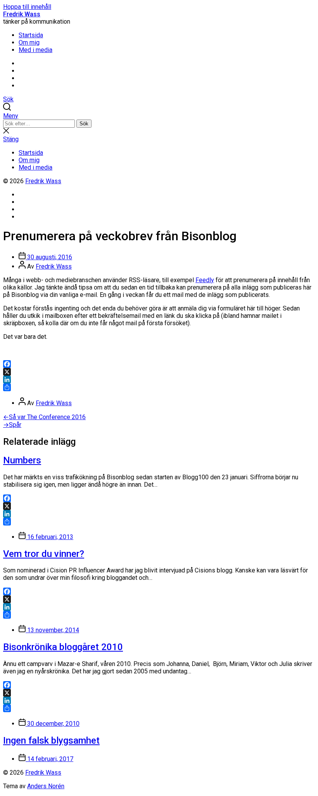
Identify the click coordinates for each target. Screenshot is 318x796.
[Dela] (159, 387)
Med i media (35, 50)
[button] (159, 116)
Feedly (204, 280)
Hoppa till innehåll (27, 6)
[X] (159, 372)
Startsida (31, 35)
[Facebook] (159, 364)
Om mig (29, 42)
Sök (84, 124)
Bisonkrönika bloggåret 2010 (63, 647)
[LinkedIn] (159, 379)
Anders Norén (45, 786)
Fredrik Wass (21, 14)
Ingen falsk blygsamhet (51, 740)
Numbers (22, 460)
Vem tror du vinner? (43, 553)
